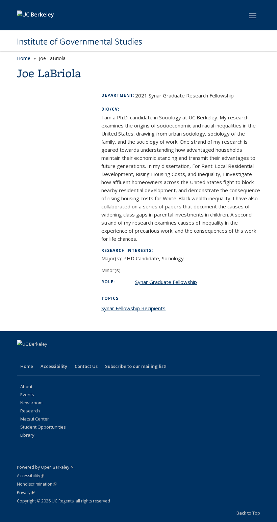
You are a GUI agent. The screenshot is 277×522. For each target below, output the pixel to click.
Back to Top (248, 513)
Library (27, 435)
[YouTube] (62, 355)
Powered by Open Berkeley (45, 467)
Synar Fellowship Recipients (133, 308)
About (26, 386)
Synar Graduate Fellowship (166, 282)
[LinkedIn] (49, 355)
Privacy (25, 492)
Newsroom (31, 403)
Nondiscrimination (36, 484)
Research (30, 411)
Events (27, 395)
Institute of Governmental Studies (79, 41)
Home (23, 58)
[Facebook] (23, 355)
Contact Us (86, 366)
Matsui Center (34, 419)
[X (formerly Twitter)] (36, 355)
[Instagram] (75, 355)
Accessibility (54, 366)
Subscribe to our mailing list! (136, 366)
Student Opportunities (43, 427)
